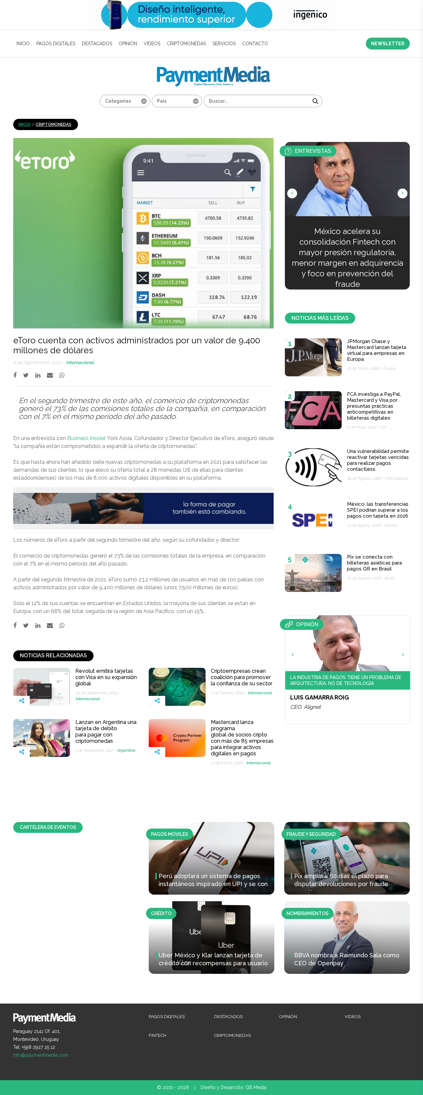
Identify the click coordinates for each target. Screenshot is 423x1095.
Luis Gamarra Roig (319, 697)
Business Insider (86, 438)
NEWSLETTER (387, 43)
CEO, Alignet (305, 707)
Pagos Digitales (55, 43)
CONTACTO (255, 43)
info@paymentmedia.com (40, 1055)
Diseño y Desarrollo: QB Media (233, 1087)
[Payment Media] (213, 68)
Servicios (224, 43)
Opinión (128, 43)
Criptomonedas (186, 43)
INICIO (23, 43)
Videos (152, 43)
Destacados (97, 43)
